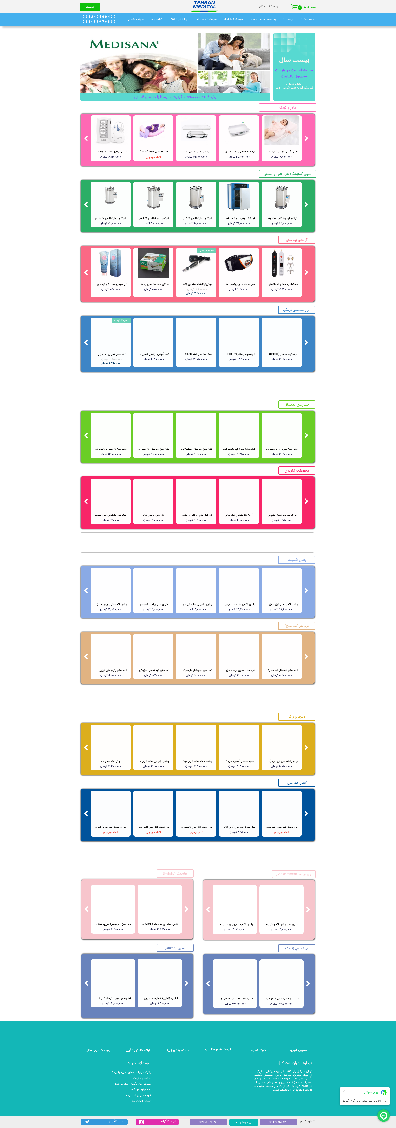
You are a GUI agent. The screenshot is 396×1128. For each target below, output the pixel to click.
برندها (290, 19)
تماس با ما (156, 19)
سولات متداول (136, 19)
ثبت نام (264, 6)
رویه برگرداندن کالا (141, 1090)
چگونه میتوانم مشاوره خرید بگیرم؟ (131, 1072)
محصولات (308, 19)
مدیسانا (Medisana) (206, 19)
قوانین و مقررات (142, 1078)
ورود (275, 6)
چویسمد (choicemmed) (263, 19)
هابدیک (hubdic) (233, 19)
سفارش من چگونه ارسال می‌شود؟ (132, 1084)
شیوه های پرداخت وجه (138, 1095)
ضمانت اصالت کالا (141, 1101)
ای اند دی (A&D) (179, 19)
